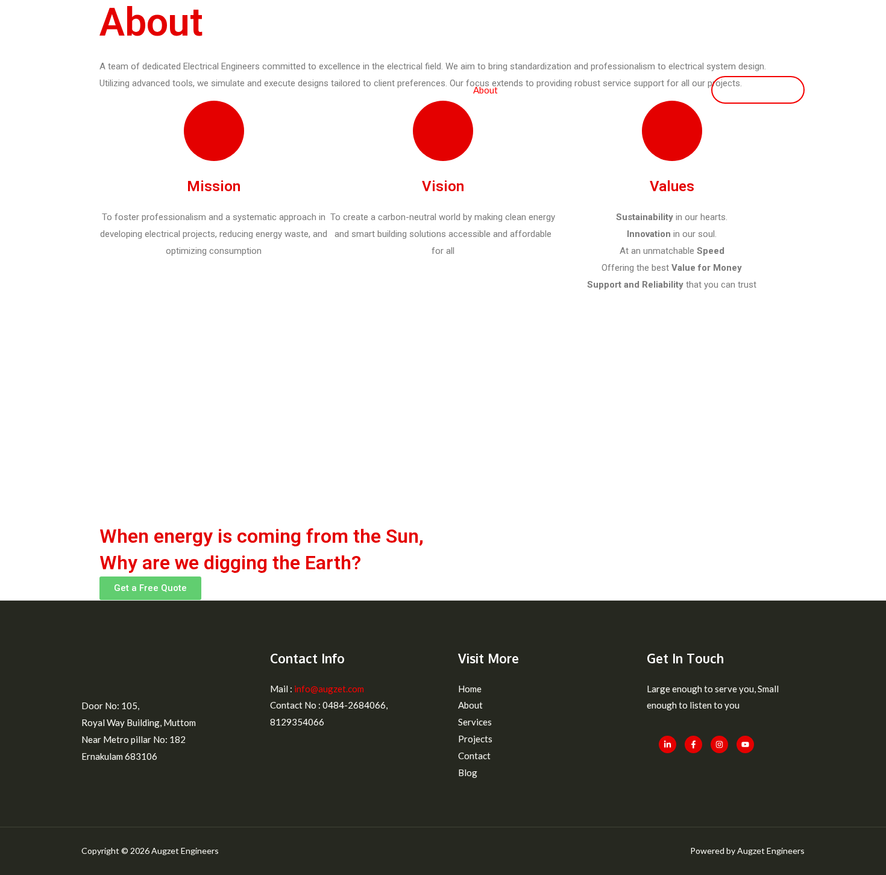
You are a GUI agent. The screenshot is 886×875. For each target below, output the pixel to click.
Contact (636, 89)
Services (533, 89)
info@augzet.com (328, 688)
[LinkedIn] (667, 744)
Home (443, 89)
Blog (680, 89)
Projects (585, 89)
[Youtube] (745, 744)
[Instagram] (719, 744)
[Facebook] (693, 744)
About (485, 89)
